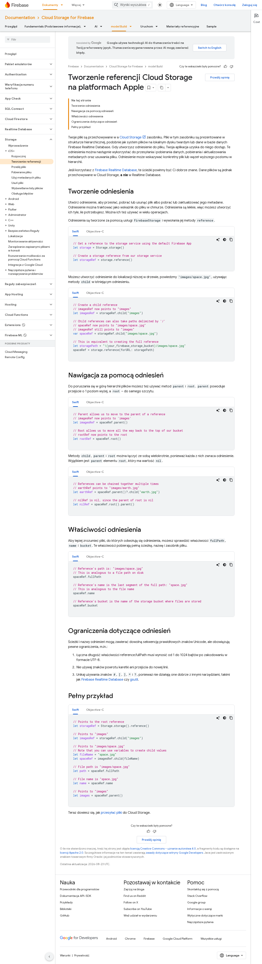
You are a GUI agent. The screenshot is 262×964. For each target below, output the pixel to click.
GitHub (64, 915)
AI (96, 26)
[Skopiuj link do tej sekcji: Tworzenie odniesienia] (138, 191)
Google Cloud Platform (177, 938)
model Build (119, 26)
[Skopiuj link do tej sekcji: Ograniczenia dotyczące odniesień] (175, 631)
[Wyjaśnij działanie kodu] (218, 239)
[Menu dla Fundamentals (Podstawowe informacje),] (86, 26)
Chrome (130, 938)
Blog (204, 5)
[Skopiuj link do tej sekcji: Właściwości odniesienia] (145, 530)
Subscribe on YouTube (138, 909)
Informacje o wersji (199, 909)
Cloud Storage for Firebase (68, 17)
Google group (196, 902)
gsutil (134, 680)
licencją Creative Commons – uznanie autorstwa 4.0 (163, 848)
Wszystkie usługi (211, 938)
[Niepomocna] (231, 66)
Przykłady (66, 902)
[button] (24, 64)
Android (111, 938)
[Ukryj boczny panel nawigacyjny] (49, 957)
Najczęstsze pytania (200, 922)
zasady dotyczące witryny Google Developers (174, 852)
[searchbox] (27, 39)
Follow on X (131, 902)
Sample (212, 26)
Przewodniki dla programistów (79, 889)
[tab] (75, 231)
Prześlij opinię (219, 77)
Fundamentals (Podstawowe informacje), (53, 26)
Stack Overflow (197, 896)
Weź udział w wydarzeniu (140, 915)
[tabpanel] (151, 253)
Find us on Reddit (135, 896)
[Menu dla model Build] (132, 26)
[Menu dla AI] (102, 26)
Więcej (76, 5)
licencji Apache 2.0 (71, 852)
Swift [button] (75, 231)
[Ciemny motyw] (224, 239)
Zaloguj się (249, 5)
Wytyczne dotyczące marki (205, 915)
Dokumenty (50, 5)
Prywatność (81, 955)
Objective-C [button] (95, 231)
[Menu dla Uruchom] (158, 26)
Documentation (20, 17)
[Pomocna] (225, 66)
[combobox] (132, 5)
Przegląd (11, 26)
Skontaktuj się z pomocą (203, 889)
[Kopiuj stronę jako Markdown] (161, 87)
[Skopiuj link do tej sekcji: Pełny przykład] (117, 696)
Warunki (65, 955)
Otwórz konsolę (224, 5)
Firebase (73, 66)
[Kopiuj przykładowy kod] (231, 239)
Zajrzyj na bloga (134, 889)
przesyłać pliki (111, 813)
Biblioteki (65, 909)
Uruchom (146, 26)
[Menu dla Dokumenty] (63, 5)
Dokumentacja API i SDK (75, 896)
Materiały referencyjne (182, 26)
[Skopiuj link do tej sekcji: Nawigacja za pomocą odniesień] (168, 375)
